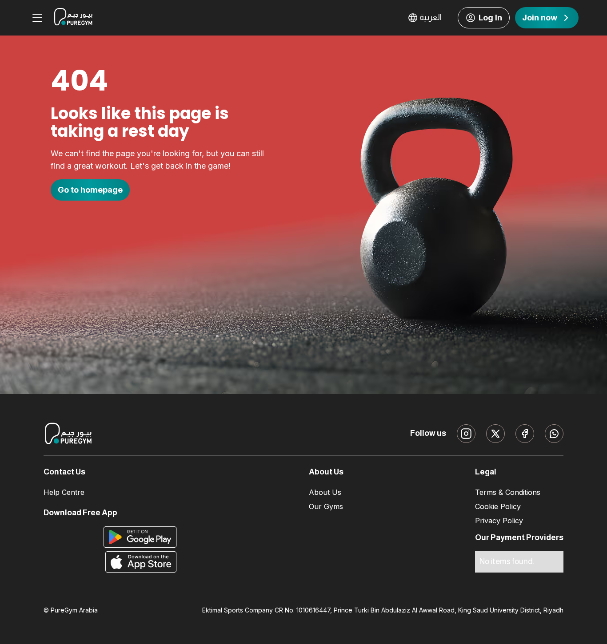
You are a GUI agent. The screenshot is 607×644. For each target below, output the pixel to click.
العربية (430, 17)
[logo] (73, 17)
